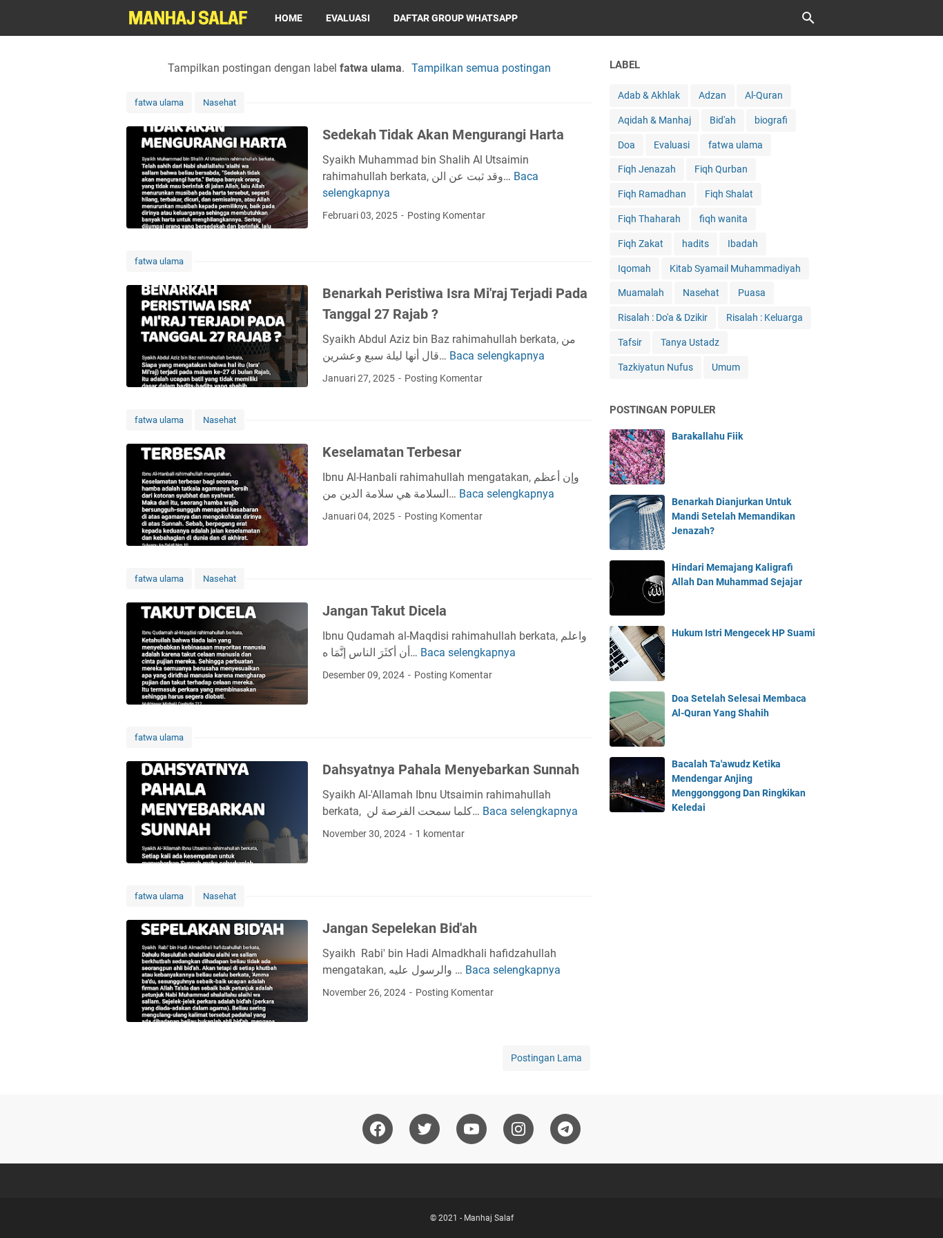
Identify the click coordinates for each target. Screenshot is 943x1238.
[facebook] (377, 1129)
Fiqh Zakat (640, 243)
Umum (726, 367)
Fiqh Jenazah (647, 169)
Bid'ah (723, 120)
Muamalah (641, 292)
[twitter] (424, 1129)
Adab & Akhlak (649, 95)
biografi (771, 120)
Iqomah (634, 268)
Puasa (752, 292)
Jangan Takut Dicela (384, 610)
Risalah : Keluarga (764, 317)
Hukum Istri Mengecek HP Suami (743, 632)
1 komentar (440, 833)
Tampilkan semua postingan (481, 68)
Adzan (712, 95)
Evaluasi (348, 17)
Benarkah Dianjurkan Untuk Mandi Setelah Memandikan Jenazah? (733, 516)
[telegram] (565, 1129)
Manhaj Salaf (489, 1218)
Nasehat (219, 102)
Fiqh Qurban (721, 169)
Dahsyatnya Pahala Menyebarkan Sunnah (450, 769)
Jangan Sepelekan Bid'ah (399, 928)
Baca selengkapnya (497, 355)
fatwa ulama (159, 102)
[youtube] (471, 1129)
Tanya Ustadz (690, 342)
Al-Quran (764, 95)
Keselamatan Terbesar (391, 452)
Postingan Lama (546, 1057)
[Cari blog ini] (808, 18)
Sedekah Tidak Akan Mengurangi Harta (443, 134)
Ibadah (743, 243)
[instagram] (518, 1129)
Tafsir (630, 342)
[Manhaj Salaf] (187, 18)
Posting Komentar (446, 215)
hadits (695, 243)
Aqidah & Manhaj (654, 120)
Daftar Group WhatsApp (455, 17)
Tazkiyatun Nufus (655, 367)
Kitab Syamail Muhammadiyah (735, 268)
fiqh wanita (723, 218)
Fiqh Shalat (729, 193)
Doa (626, 144)
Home (288, 17)
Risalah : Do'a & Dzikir (663, 317)
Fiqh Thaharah (649, 218)
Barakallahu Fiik (707, 436)
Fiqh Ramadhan (652, 193)
